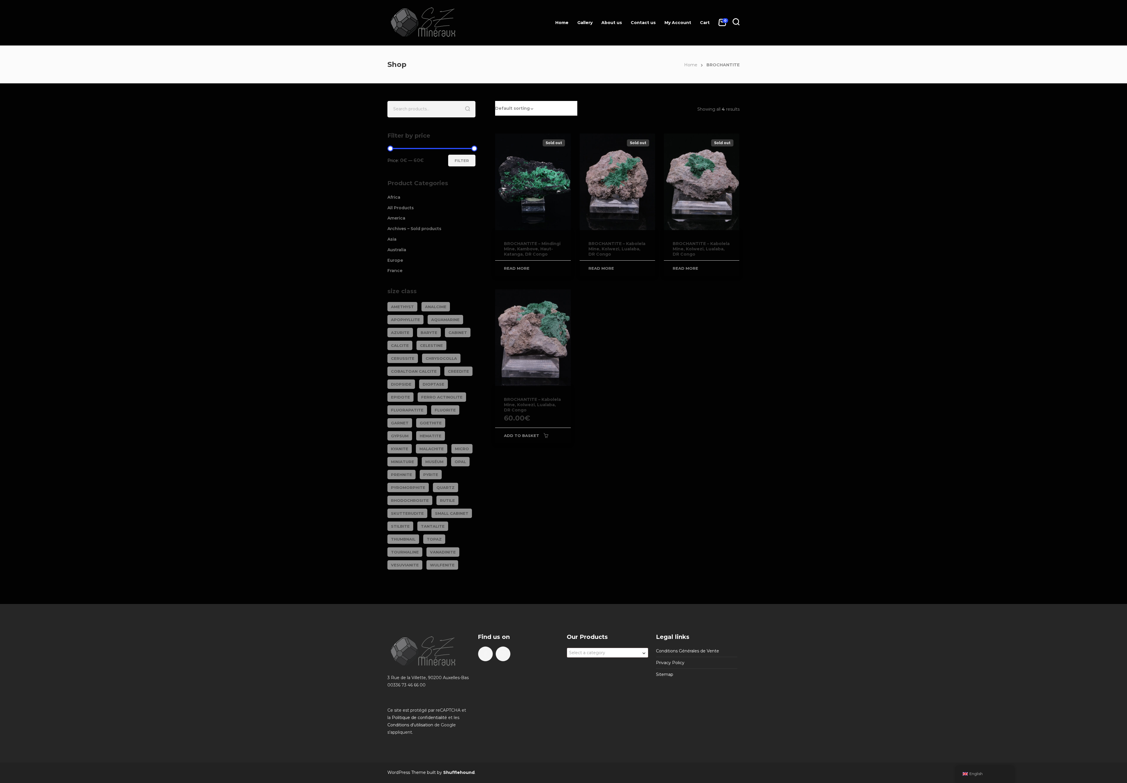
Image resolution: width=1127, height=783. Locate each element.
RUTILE (447, 500)
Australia (396, 249)
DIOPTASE (433, 384)
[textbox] (607, 652)
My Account (677, 22)
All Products (400, 207)
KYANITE (399, 448)
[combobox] (607, 653)
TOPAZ (434, 539)
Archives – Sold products (414, 228)
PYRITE (430, 474)
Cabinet (457, 332)
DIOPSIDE (401, 384)
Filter (462, 160)
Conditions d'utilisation (410, 725)
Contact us (643, 22)
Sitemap (664, 674)
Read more (516, 268)
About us (611, 22)
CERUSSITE (402, 358)
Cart (705, 22)
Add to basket (521, 435)
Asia (392, 239)
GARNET (400, 423)
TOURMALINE (405, 552)
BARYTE (429, 332)
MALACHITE (431, 448)
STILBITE (400, 526)
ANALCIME (435, 306)
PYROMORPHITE (408, 487)
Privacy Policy (670, 662)
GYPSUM (400, 435)
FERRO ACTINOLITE (442, 397)
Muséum (434, 461)
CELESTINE (431, 345)
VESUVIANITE (405, 565)
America (396, 218)
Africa (393, 197)
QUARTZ (445, 487)
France (394, 270)
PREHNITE (401, 474)
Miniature (402, 461)
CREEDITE (458, 371)
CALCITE (400, 345)
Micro (462, 448)
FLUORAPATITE (407, 410)
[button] (536, 108)
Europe (395, 260)
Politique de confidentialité (419, 717)
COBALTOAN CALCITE (414, 371)
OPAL (460, 461)
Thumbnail (403, 539)
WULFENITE (442, 565)
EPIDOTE (400, 397)
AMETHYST (402, 306)
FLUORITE (445, 410)
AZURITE (400, 332)
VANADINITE (443, 552)
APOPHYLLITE (405, 319)
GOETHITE (431, 423)
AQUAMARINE (445, 319)
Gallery (585, 22)
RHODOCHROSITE (410, 500)
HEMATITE (430, 435)
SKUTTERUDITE (407, 513)
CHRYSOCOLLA (441, 358)
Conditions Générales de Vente (687, 651)
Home (561, 22)
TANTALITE (433, 526)
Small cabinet (451, 513)
